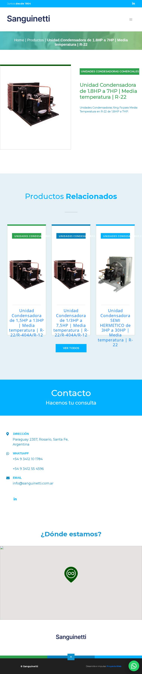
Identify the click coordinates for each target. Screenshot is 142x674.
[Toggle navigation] (131, 19)
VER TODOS (71, 348)
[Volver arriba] (71, 657)
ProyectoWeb (114, 666)
